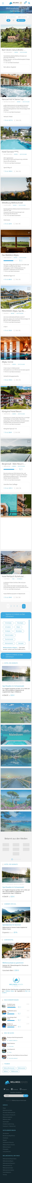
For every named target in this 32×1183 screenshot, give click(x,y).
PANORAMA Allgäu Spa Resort (14, 311)
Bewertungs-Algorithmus (9, 1135)
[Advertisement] (16, 533)
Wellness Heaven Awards (9, 1144)
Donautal (20, 643)
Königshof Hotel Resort (11, 411)
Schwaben (8, 627)
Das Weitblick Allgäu (10, 255)
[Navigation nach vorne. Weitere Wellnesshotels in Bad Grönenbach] (24, 606)
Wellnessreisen (14, 1071)
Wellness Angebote (7, 1117)
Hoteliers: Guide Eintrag (8, 1124)
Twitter (7, 1089)
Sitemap (5, 1174)
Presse (4, 1108)
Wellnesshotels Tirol (7, 1165)
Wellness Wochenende (9, 1068)
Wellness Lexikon (7, 1119)
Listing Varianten (7, 1151)
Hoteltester (5, 1138)
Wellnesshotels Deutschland (9, 1158)
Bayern (16, 52)
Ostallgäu (7, 631)
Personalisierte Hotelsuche (9, 1115)
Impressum (5, 1126)
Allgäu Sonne (7, 362)
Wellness (6, 1071)
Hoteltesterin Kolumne (8, 1142)
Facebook (15, 1089)
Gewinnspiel (6, 1121)
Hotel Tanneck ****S (10, 152)
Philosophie (5, 1149)
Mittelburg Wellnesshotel (12, 203)
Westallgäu (19, 631)
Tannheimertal (9, 639)
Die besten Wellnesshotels (9, 1112)
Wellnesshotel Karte (7, 1110)
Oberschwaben (9, 635)
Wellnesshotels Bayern (8, 1161)
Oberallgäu (20, 623)
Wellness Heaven (7, 1147)
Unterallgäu (8, 623)
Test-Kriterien (6, 1133)
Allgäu (18, 627)
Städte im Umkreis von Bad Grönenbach (14, 656)
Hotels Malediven (7, 1172)
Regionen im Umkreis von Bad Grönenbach (15, 615)
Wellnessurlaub (21, 1068)
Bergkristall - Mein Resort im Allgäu (16, 464)
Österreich (19, 578)
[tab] (16, 615)
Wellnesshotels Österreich (9, 1163)
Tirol (13, 578)
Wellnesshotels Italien (8, 1168)
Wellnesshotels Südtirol (8, 1170)
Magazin (5, 1140)
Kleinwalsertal (9, 643)
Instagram (24, 1089)
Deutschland (23, 52)
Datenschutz (12, 1126)
